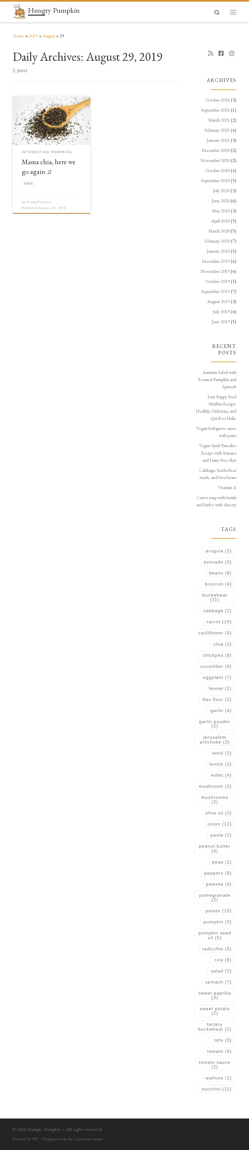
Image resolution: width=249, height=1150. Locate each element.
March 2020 (219, 231)
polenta (219, 884)
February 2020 (217, 241)
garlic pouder (214, 724)
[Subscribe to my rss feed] (210, 53)
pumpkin (218, 921)
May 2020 (221, 211)
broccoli (218, 584)
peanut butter (215, 848)
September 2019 (215, 291)
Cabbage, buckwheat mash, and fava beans (217, 473)
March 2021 (219, 120)
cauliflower (215, 632)
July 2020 (221, 190)
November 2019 (215, 271)
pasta (221, 835)
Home (18, 36)
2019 (33, 36)
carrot (219, 621)
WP (35, 1139)
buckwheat (214, 597)
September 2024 (215, 110)
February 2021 (217, 130)
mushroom (215, 786)
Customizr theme (88, 1139)
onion (220, 823)
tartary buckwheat (214, 1026)
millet (221, 775)
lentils (220, 764)
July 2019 (221, 311)
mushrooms (214, 799)
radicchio (217, 948)
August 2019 (218, 301)
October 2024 (217, 100)
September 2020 (215, 180)
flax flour (217, 699)
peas (222, 862)
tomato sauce (215, 1064)
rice (223, 959)
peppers (218, 873)
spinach (218, 982)
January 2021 (218, 140)
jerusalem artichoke (215, 739)
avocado (218, 561)
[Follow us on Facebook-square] (221, 53)
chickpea (217, 655)
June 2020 (221, 201)
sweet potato (215, 1011)
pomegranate (214, 897)
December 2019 (216, 261)
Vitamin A (227, 487)
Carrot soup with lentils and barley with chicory (216, 501)
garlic (221, 710)
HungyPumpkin (39, 202)
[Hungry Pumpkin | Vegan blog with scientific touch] (19, 11)
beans (220, 572)
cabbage (217, 610)
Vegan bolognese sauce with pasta (216, 431)
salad (221, 970)
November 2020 (215, 160)
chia (223, 644)
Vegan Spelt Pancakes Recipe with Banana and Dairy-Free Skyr (217, 453)
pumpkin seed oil (214, 935)
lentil (222, 753)
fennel (220, 688)
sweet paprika (214, 995)
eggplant (217, 677)
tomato (219, 1051)
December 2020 (216, 150)
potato (219, 910)
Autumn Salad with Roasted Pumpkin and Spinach (217, 379)
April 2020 (220, 221)
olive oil (218, 812)
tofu (223, 1040)
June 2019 (221, 321)
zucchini (217, 1088)
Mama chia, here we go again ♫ (49, 166)
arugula (219, 550)
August (48, 36)
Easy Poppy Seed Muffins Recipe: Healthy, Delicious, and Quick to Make (216, 407)
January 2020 (218, 251)
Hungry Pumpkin (44, 1129)
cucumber (216, 666)
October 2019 (217, 281)
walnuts (219, 1077)
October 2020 (217, 170)
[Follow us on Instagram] (231, 53)
